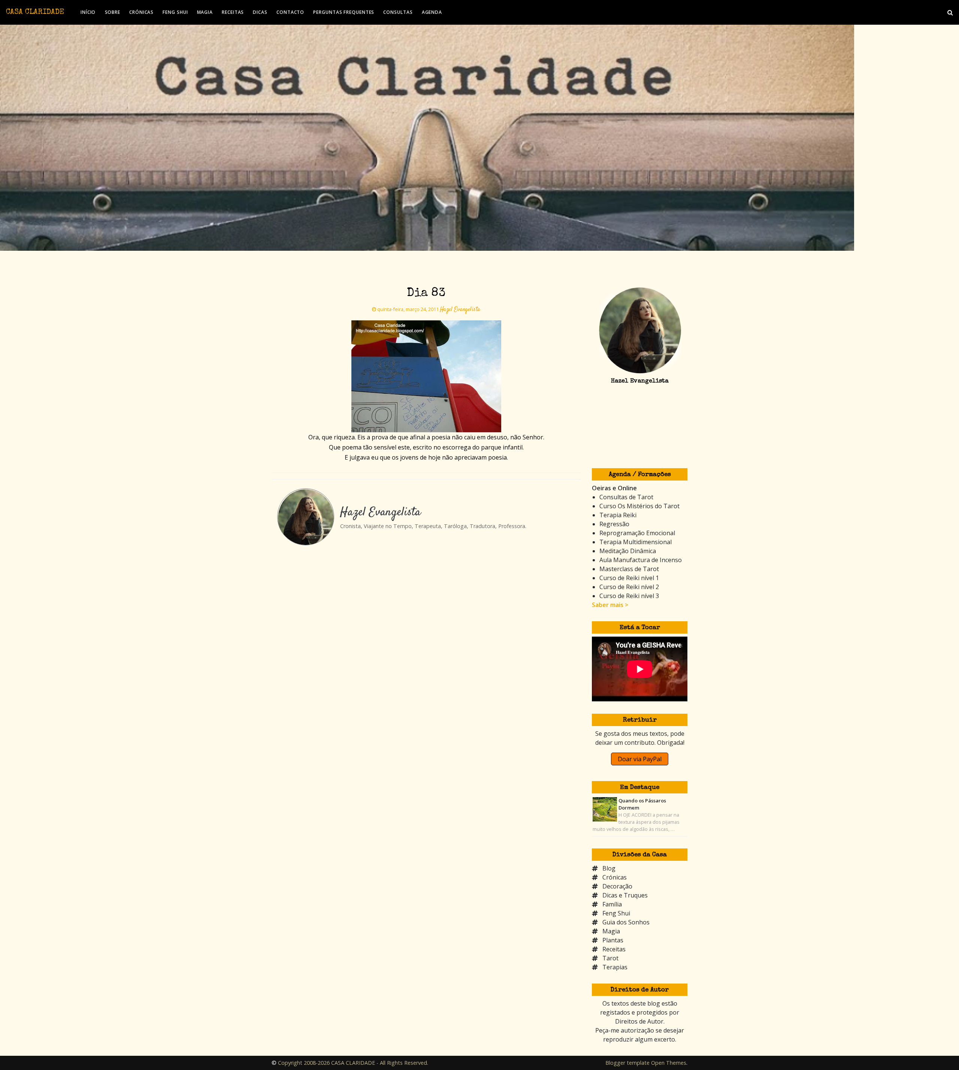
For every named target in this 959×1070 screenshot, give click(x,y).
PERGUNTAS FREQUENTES (343, 12)
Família (612, 904)
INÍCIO (88, 12)
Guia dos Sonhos (626, 922)
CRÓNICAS (141, 12)
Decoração (617, 886)
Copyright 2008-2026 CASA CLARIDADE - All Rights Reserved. (353, 1062)
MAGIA (205, 12)
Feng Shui (616, 913)
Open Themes (668, 1062)
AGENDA (432, 12)
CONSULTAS (397, 12)
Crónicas (614, 877)
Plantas (612, 940)
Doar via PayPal (640, 759)
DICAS (260, 12)
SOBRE (113, 12)
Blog (608, 868)
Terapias (614, 967)
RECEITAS (233, 12)
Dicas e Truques (625, 895)
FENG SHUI (175, 12)
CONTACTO (290, 12)
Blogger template (627, 1062)
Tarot (610, 958)
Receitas (614, 949)
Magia (611, 931)
